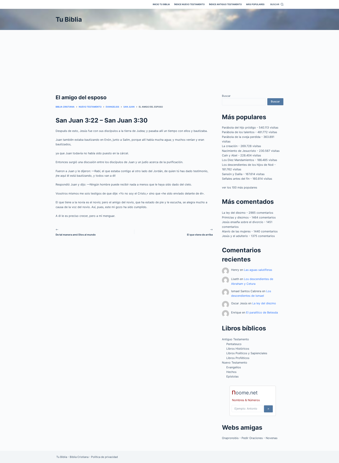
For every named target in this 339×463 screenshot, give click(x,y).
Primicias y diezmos (235, 217)
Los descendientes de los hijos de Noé (247, 164)
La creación (229, 146)
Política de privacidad (104, 457)
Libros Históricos (237, 348)
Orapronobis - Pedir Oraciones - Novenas (249, 438)
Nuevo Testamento (234, 362)
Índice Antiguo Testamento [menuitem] (225, 4)
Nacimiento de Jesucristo (239, 151)
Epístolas (232, 376)
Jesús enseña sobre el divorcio (242, 222)
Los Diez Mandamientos (238, 160)
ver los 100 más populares (239, 187)
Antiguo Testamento (235, 339)
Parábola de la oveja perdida (241, 137)
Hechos (231, 372)
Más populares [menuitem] (255, 4)
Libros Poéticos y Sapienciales (246, 353)
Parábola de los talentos (238, 132)
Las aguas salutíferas (258, 270)
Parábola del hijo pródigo (239, 127)
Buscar (226, 96)
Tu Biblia (69, 19)
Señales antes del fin (235, 178)
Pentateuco (234, 344)
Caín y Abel (229, 155)
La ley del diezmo (234, 212)
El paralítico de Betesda (262, 312)
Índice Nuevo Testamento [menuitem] (189, 4)
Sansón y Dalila (232, 174)
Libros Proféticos (237, 358)
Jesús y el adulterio (235, 236)
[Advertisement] (169, 56)
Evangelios (233, 367)
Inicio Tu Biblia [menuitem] (161, 4)
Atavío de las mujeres (236, 231)
